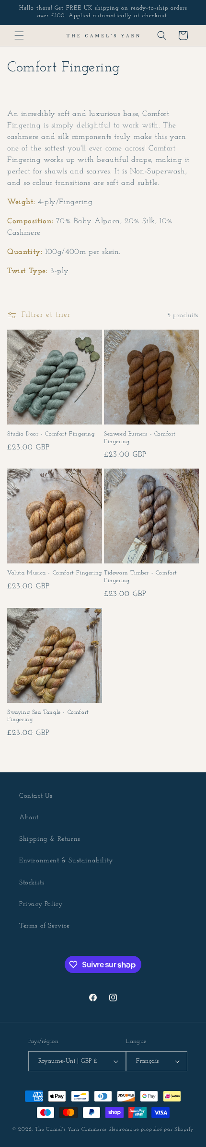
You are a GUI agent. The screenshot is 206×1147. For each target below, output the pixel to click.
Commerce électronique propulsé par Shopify (137, 1129)
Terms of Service (44, 925)
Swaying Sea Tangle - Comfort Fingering (48, 716)
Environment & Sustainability (66, 860)
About (29, 817)
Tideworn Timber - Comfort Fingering (140, 577)
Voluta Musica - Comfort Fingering (54, 573)
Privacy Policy (40, 904)
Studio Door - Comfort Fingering (51, 434)
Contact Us (36, 796)
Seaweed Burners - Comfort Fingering (140, 438)
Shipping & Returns (49, 839)
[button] (19, 35)
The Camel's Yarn (57, 1129)
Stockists (32, 882)
